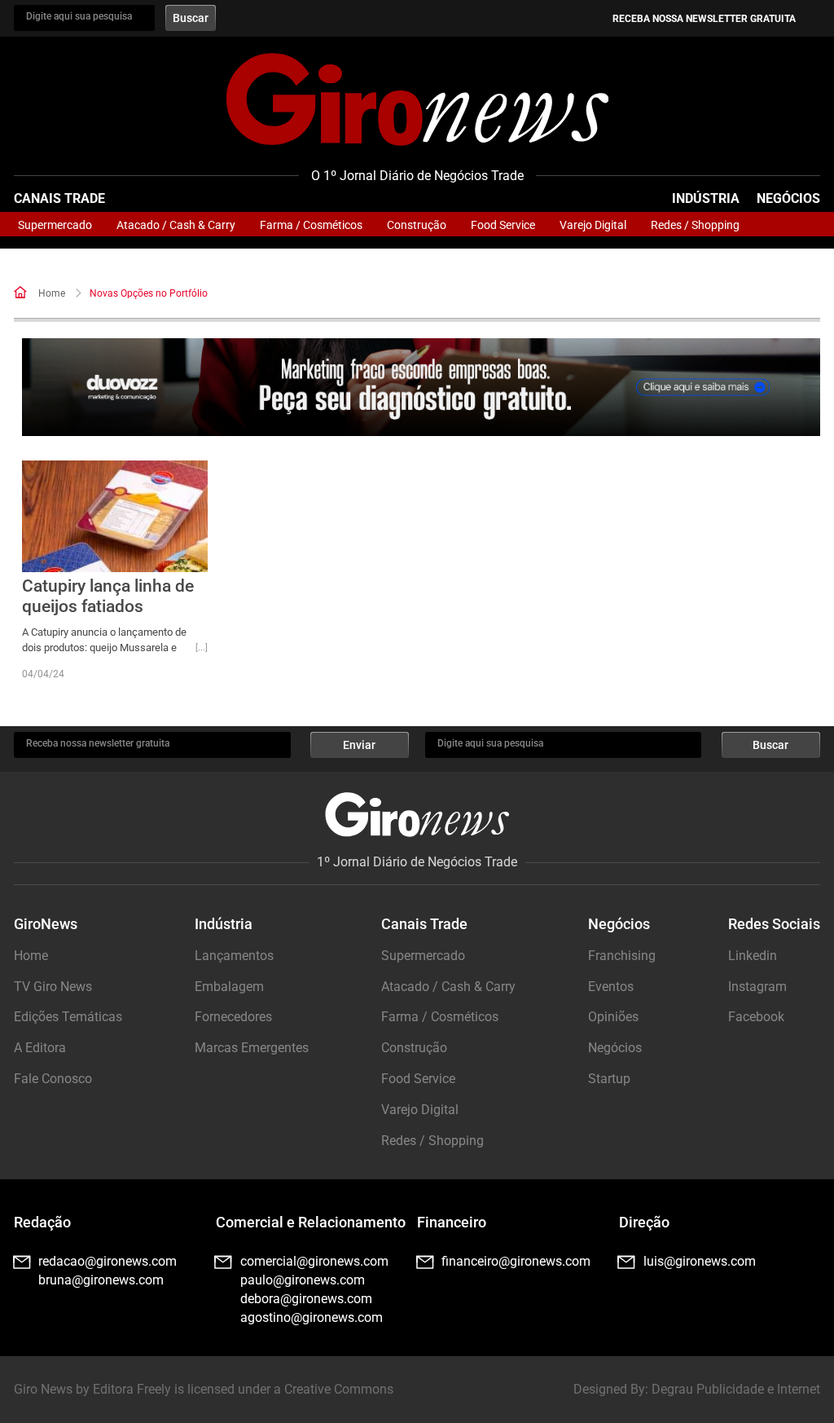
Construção (416, 224)
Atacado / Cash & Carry (175, 224)
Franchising (622, 955)
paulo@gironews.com (302, 1280)
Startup (609, 1078)
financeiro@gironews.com (515, 1261)
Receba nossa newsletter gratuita (704, 18)
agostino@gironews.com (311, 1317)
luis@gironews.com (699, 1261)
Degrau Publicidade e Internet (736, 1389)
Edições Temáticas (68, 1016)
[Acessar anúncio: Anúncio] (421, 387)
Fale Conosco (53, 1078)
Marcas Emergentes (252, 1047)
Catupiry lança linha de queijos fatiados (108, 596)
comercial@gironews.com (314, 1261)
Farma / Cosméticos (311, 224)
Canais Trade (59, 198)
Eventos (611, 986)
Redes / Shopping (695, 224)
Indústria (706, 198)
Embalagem (229, 986)
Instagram (757, 986)
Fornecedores (233, 1016)
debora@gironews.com (306, 1298)
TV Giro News (53, 986)
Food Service (503, 224)
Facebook (756, 1016)
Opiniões (613, 1016)
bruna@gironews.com (101, 1280)
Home (51, 293)
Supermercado (55, 224)
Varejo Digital (593, 224)
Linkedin (752, 955)
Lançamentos (234, 955)
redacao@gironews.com (107, 1261)
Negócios (788, 198)
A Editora (40, 1047)
